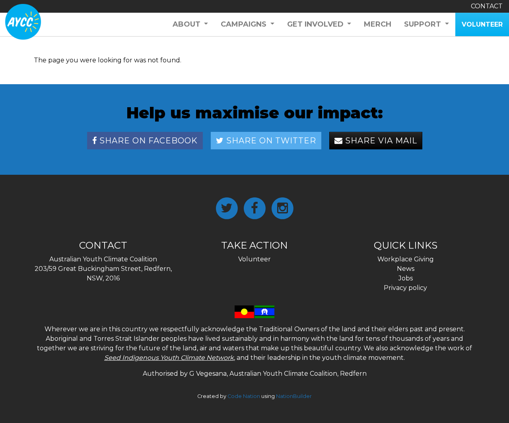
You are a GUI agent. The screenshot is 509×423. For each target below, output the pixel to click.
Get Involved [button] (316, 24)
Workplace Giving (405, 259)
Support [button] (423, 24)
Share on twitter (270, 140)
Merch (377, 24)
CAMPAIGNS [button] (244, 24)
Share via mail (380, 140)
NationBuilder (294, 396)
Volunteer (254, 259)
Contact (487, 6)
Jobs (405, 278)
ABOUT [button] (187, 24)
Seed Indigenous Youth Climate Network (169, 357)
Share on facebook (147, 140)
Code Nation (243, 396)
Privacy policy (405, 288)
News (405, 268)
